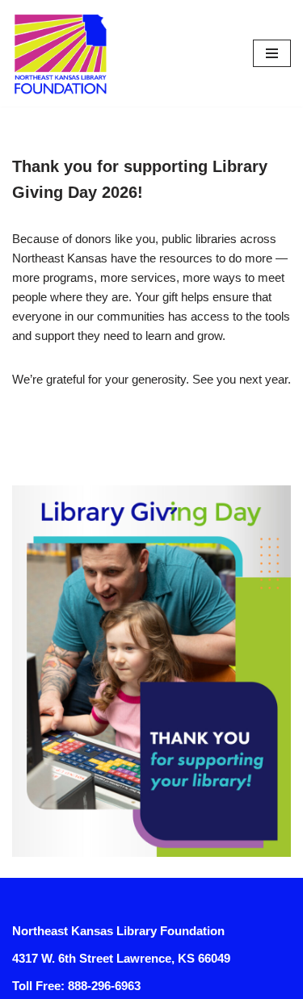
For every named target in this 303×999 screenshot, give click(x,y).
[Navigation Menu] (272, 53)
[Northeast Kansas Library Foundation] (60, 53)
